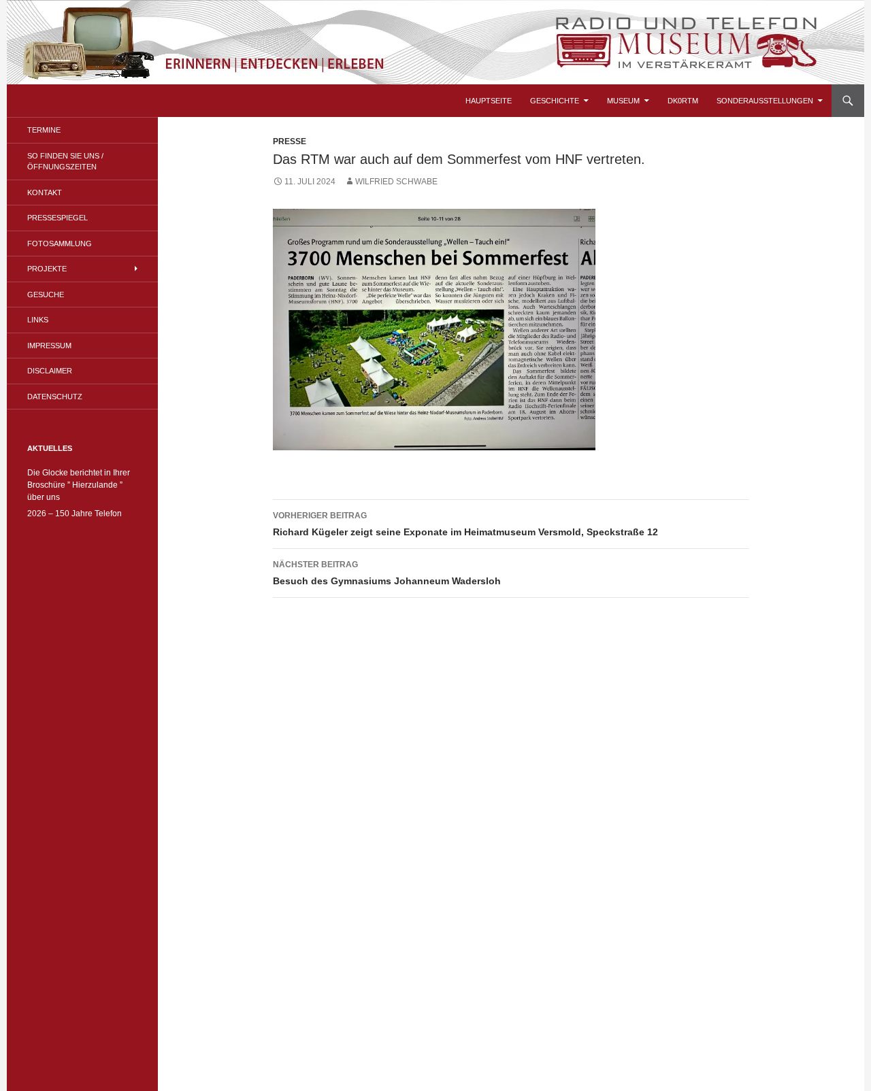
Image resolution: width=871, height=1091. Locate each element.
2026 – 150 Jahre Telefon (74, 513)
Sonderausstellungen (765, 101)
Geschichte (554, 101)
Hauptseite (488, 101)
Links (37, 320)
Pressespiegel (57, 218)
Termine (44, 130)
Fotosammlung (59, 243)
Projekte (47, 269)
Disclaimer (49, 371)
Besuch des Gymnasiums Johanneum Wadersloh (387, 573)
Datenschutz (54, 396)
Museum (623, 101)
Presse (289, 141)
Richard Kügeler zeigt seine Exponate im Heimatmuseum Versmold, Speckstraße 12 (465, 524)
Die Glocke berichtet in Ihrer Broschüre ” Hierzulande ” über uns (78, 485)
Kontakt (44, 192)
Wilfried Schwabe (396, 181)
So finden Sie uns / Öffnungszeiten (65, 161)
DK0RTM (683, 101)
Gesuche (45, 294)
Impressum (49, 345)
